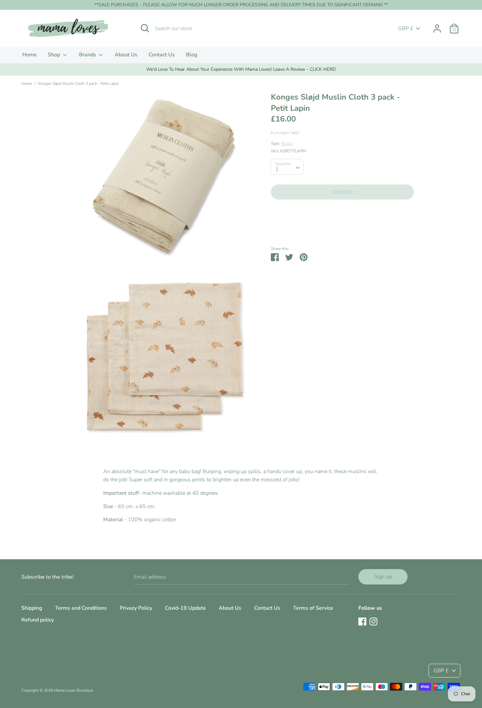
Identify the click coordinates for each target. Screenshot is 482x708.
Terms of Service (313, 608)
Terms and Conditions (81, 608)
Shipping (31, 608)
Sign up (383, 576)
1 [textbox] (277, 169)
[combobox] (287, 167)
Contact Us (162, 54)
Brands (88, 54)
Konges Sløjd (287, 132)
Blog (191, 54)
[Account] (437, 25)
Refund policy (37, 619)
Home (29, 54)
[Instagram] (373, 621)
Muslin (287, 143)
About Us (126, 54)
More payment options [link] (342, 227)
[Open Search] (144, 28)
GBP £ (405, 28)
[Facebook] (362, 621)
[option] (241, 69)
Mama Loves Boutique (73, 690)
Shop (54, 54)
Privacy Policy (136, 608)
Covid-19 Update (185, 608)
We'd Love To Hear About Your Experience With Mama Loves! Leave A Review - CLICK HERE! (241, 69)
